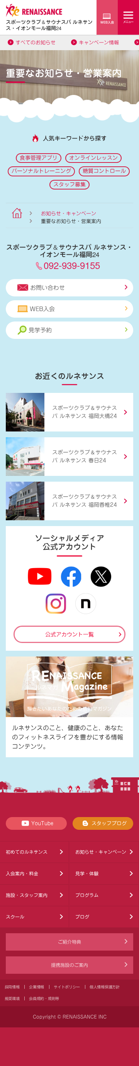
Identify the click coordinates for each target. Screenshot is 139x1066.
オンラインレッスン (93, 158)
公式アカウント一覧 (69, 634)
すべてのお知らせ (35, 42)
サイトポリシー (67, 987)
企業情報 (36, 987)
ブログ (82, 916)
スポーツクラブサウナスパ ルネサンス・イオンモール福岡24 (49, 25)
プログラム (86, 895)
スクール (15, 916)
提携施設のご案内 (69, 965)
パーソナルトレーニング (41, 171)
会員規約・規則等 (44, 998)
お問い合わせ (47, 288)
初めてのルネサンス (26, 851)
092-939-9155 (72, 265)
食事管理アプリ (39, 158)
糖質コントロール (104, 171)
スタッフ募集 (69, 184)
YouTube (42, 823)
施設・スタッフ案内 (26, 895)
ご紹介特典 (69, 941)
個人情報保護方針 (105, 987)
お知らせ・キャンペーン (68, 213)
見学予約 (40, 330)
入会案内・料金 (22, 873)
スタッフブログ (109, 823)
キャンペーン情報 (99, 42)
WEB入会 (42, 309)
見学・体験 (86, 873)
